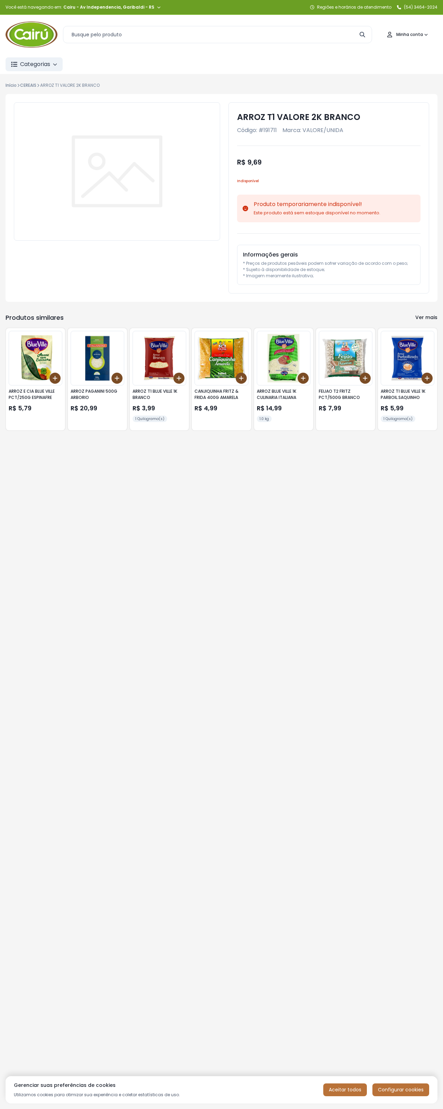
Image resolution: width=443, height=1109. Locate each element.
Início (11, 85)
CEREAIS (28, 85)
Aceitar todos (345, 1089)
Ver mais (426, 317)
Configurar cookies (401, 1089)
